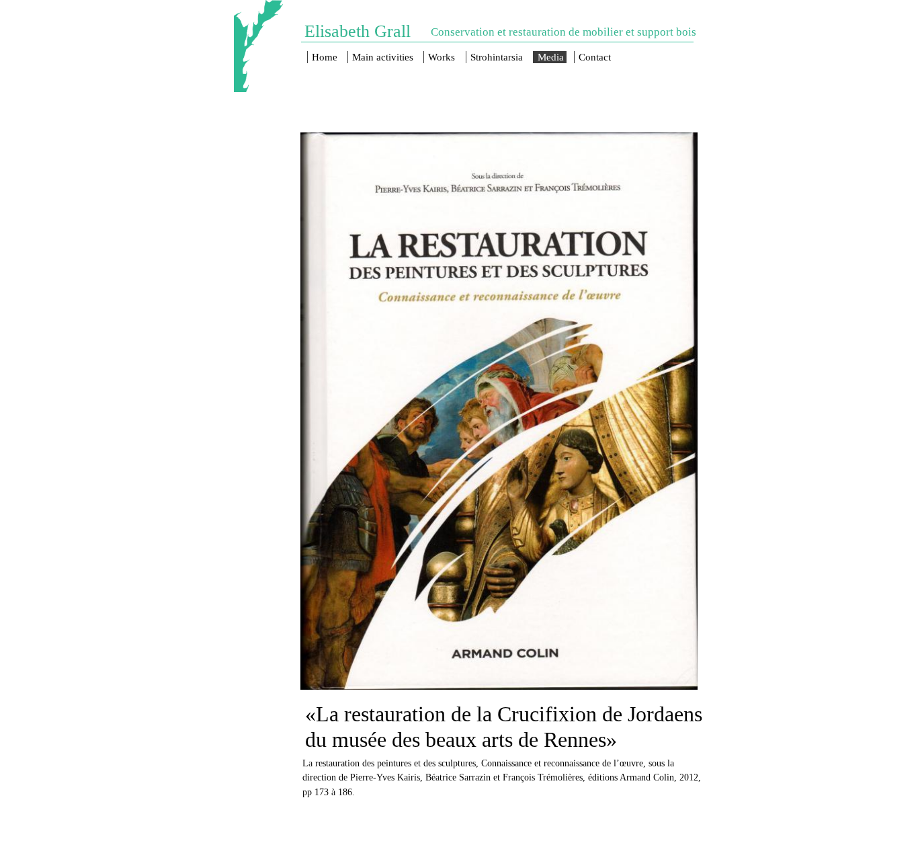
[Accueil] (258, 46)
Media (551, 57)
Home (324, 57)
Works (441, 57)
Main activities (382, 57)
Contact (595, 57)
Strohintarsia (496, 57)
